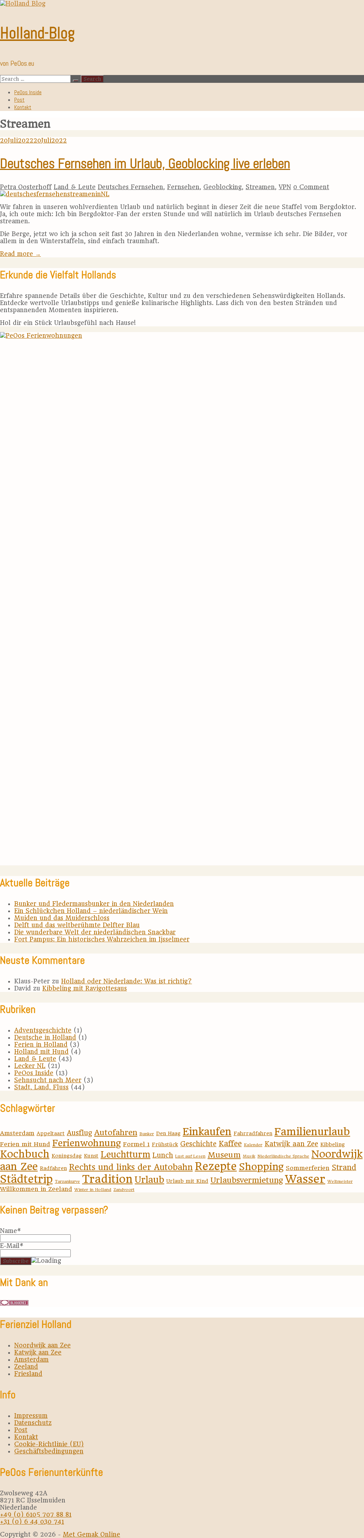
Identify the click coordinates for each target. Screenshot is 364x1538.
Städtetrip (26, 1179)
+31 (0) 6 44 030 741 (32, 1521)
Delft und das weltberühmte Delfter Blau (77, 925)
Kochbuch (24, 1154)
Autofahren (115, 1132)
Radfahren (53, 1168)
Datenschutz (33, 1422)
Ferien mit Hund (25, 1144)
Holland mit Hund (41, 1051)
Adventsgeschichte (42, 1030)
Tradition (107, 1179)
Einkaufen (207, 1132)
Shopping (261, 1166)
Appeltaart (51, 1133)
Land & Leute (75, 187)
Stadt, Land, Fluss (41, 1087)
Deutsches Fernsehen (130, 187)
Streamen (260, 187)
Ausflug (79, 1133)
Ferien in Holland (41, 1044)
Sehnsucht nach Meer (47, 1080)
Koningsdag (67, 1156)
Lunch (162, 1155)
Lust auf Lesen (190, 1156)
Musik (249, 1156)
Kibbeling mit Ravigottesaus (84, 988)
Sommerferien (308, 1167)
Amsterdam (17, 1133)
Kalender (253, 1144)
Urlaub (149, 1179)
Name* (10, 1230)
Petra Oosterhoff (26, 187)
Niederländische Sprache (283, 1156)
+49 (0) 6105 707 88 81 (35, 1514)
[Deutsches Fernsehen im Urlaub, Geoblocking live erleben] (54, 194)
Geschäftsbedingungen (49, 1451)
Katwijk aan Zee (291, 1144)
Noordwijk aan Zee (42, 1345)
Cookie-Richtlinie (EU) (49, 1444)
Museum (224, 1154)
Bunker (146, 1133)
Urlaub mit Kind (187, 1181)
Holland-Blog (37, 33)
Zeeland (26, 1366)
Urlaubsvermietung (246, 1180)
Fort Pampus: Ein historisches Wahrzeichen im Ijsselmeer (101, 939)
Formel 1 (136, 1144)
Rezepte (216, 1166)
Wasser (305, 1179)
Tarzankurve (67, 1181)
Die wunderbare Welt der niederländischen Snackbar (95, 932)
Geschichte (198, 1144)
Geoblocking (222, 187)
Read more (20, 253)
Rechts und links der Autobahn (131, 1167)
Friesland (28, 1373)
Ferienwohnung (86, 1143)
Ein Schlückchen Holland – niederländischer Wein (91, 910)
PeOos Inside (28, 92)
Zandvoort (123, 1189)
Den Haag (168, 1133)
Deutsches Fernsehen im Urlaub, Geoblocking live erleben (145, 163)
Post (19, 99)
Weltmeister (340, 1181)
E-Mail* (11, 1245)
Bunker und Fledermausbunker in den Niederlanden (94, 903)
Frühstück (165, 1144)
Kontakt (22, 107)
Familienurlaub (312, 1132)
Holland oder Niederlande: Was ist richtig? (126, 981)
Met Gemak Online (91, 1534)
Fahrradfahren (253, 1133)
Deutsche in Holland (45, 1037)
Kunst (91, 1156)
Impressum (31, 1415)
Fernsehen (183, 187)
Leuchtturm (125, 1154)
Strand (344, 1167)
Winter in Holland (92, 1189)
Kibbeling (332, 1144)
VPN (285, 187)
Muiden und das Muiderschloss (61, 918)
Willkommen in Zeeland (36, 1188)
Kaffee (230, 1143)
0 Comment (311, 187)
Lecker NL (30, 1065)
